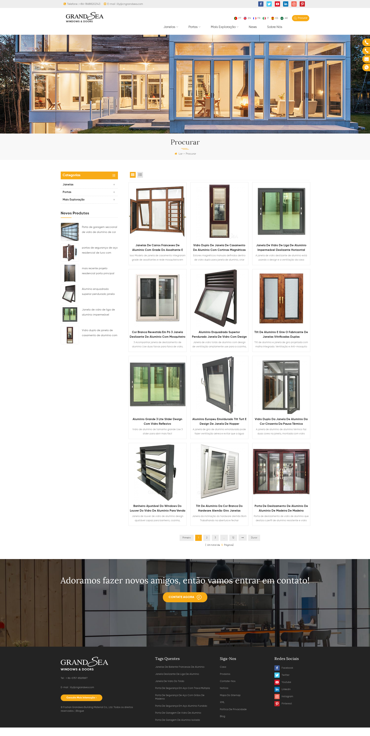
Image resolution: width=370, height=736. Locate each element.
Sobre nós (274, 27)
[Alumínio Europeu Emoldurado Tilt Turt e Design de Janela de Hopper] (219, 385)
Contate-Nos (227, 681)
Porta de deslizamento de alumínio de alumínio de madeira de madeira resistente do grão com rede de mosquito (281, 509)
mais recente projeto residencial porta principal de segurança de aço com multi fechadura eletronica (98, 271)
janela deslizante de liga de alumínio (177, 674)
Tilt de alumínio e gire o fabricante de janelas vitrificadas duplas (281, 334)
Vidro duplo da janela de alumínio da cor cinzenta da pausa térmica (281, 421)
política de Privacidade (233, 709)
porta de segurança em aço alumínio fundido (181, 706)
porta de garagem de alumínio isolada (177, 720)
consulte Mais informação (80, 698)
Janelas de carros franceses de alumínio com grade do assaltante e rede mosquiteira (157, 248)
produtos (225, 674)
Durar (254, 538)
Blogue (80, 711)
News (253, 27)
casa (223, 667)
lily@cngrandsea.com (130, 4)
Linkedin (286, 689)
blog (222, 716)
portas (193, 27)
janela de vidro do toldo (169, 681)
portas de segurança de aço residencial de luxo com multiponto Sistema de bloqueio (100, 250)
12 (233, 538)
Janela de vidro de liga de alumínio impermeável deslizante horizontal (98, 312)
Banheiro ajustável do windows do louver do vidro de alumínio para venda (157, 508)
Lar (180, 153)
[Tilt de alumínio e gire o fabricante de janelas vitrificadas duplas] (281, 298)
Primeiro (186, 538)
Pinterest (287, 703)
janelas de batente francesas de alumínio (179, 667)
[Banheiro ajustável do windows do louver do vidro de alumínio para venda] (157, 472)
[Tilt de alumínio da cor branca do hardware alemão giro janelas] (219, 472)
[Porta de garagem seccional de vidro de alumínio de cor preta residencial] (70, 231)
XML (222, 702)
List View (140, 175)
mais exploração (223, 27)
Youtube (286, 682)
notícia (224, 688)
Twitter (285, 675)
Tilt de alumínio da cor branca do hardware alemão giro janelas (219, 508)
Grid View (133, 175)
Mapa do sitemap (230, 695)
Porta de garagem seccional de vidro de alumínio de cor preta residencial (99, 230)
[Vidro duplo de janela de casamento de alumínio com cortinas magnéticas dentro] (70, 335)
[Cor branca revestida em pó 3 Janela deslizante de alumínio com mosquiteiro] (157, 298)
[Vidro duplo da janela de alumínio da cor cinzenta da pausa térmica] (281, 385)
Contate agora (181, 597)
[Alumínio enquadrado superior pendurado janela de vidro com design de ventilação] (70, 293)
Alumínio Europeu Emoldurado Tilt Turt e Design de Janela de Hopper (219, 421)
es (276, 18)
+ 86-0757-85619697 (76, 678)
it (268, 18)
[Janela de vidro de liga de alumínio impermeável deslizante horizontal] (70, 314)
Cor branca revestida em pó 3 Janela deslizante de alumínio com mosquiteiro (157, 334)
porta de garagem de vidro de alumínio (178, 713)
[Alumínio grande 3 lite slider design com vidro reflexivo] (157, 385)
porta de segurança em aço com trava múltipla (182, 688)
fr (258, 18)
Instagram (287, 696)
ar (286, 18)
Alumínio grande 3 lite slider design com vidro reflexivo (157, 421)
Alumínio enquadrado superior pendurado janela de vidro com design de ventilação (98, 292)
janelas (169, 27)
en (249, 18)
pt (239, 18)
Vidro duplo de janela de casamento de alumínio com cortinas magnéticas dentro (99, 333)
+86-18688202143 (89, 4)
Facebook (287, 668)
